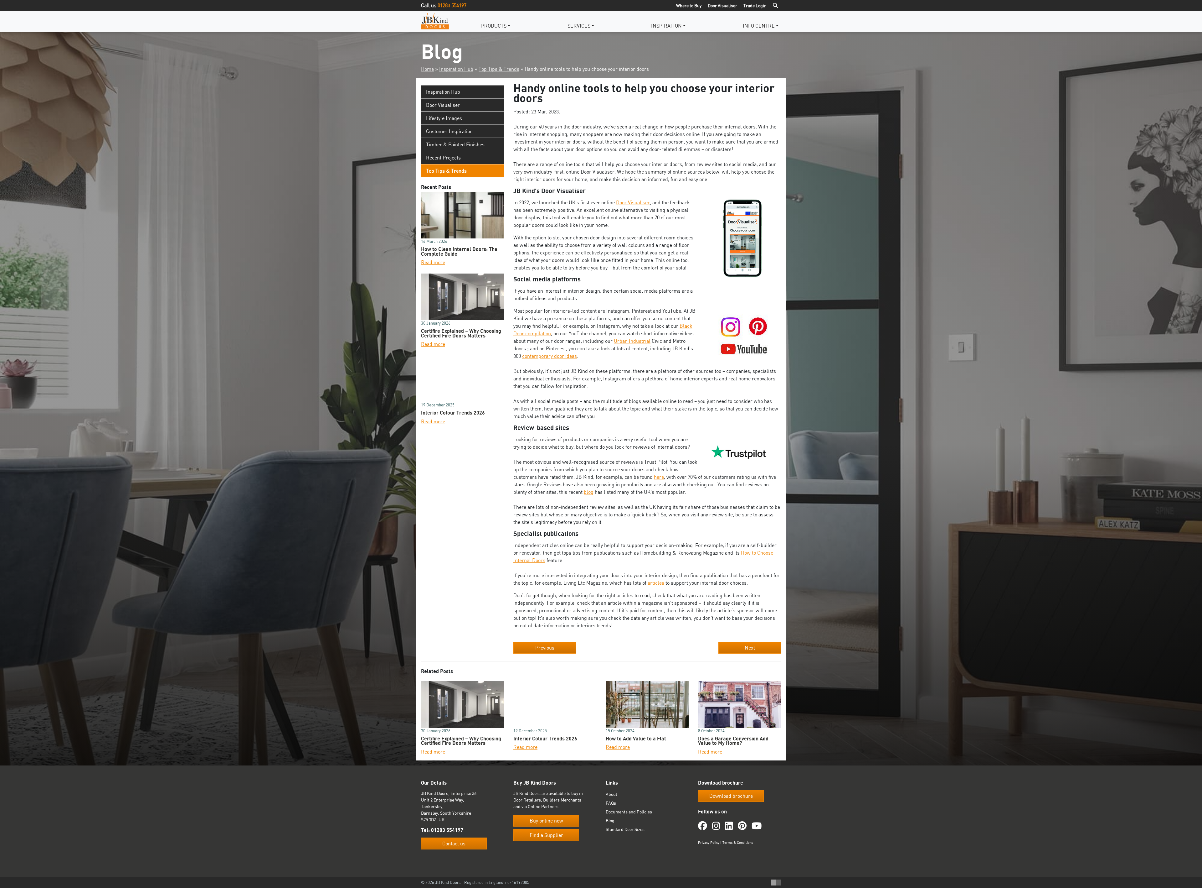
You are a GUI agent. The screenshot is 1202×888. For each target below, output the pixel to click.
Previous (544, 648)
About (611, 794)
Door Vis (625, 202)
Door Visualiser (722, 5)
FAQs (611, 803)
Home (427, 69)
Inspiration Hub (456, 69)
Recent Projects (443, 157)
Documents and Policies (629, 811)
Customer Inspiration (449, 131)
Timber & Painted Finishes (455, 144)
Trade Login (755, 5)
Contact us (453, 843)
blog (588, 492)
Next (750, 648)
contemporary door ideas (549, 356)
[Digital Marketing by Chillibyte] (776, 883)
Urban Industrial (632, 341)
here (659, 477)
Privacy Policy (708, 842)
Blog (610, 820)
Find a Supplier (546, 835)
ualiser (642, 202)
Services (579, 26)
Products (493, 26)
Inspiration (666, 26)
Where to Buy (688, 5)
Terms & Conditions (737, 842)
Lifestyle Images (444, 118)
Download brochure (731, 796)
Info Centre (759, 26)
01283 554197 (452, 5)
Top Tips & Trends (499, 69)
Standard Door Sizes (625, 829)
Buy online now (546, 820)
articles (656, 583)
